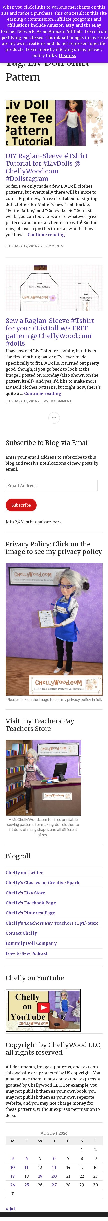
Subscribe (21, 505)
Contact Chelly (21, 933)
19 (40, 1176)
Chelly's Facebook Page (31, 902)
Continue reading (46, 234)
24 (12, 1184)
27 (54, 1184)
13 (54, 1167)
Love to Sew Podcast (26, 953)
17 (13, 1176)
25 (26, 1184)
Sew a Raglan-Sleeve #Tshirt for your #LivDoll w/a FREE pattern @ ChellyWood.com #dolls (50, 332)
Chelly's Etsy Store (25, 892)
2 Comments (52, 246)
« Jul (10, 1208)
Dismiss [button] (67, 55)
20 (54, 1176)
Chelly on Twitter (24, 872)
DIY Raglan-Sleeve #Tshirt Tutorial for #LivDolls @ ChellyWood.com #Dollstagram (47, 167)
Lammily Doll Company (31, 943)
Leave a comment (56, 401)
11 (27, 1167)
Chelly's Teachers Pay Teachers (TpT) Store (52, 923)
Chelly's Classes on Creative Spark (43, 882)
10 (12, 1167)
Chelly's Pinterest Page (30, 912)
